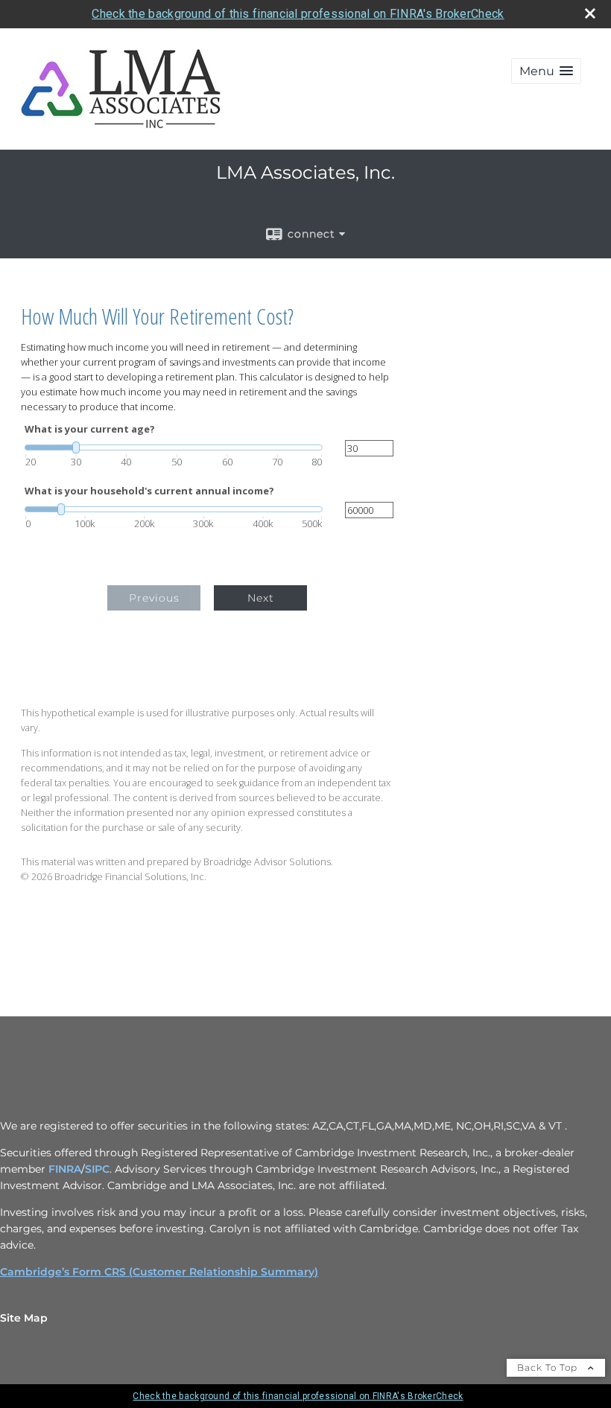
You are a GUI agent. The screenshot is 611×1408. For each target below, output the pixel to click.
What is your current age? (90, 429)
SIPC (97, 1169)
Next (260, 598)
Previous (154, 598)
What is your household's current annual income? (149, 491)
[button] (546, 71)
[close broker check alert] (590, 13)
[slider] (174, 447)
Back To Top (548, 1367)
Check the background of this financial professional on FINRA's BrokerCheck (298, 14)
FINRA (64, 1169)
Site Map (24, 1318)
